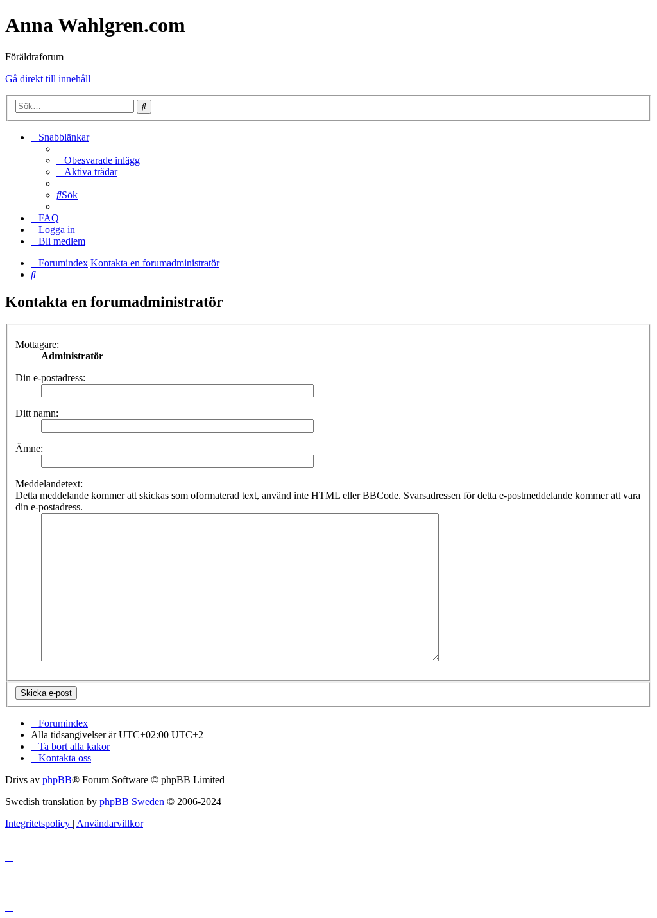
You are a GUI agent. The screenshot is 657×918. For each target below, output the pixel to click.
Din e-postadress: (50, 377)
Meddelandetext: (49, 483)
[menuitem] (98, 160)
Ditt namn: (36, 413)
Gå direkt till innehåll (47, 78)
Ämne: (29, 448)
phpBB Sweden (131, 801)
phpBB (57, 779)
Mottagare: (37, 344)
